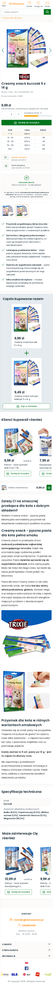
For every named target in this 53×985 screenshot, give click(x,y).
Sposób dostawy (18, 157)
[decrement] (18, 114)
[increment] (4, 114)
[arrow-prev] (3, 452)
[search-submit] (47, 12)
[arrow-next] (50, 452)
